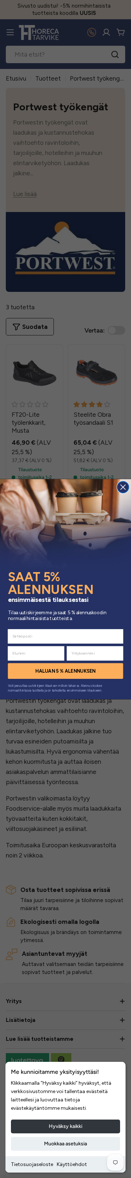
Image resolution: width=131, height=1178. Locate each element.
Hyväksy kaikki (65, 1126)
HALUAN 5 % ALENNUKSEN (65, 671)
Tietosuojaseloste (32, 1164)
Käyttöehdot (72, 1164)
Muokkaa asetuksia (65, 1144)
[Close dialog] (123, 487)
